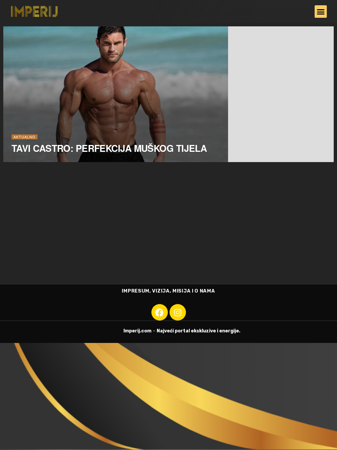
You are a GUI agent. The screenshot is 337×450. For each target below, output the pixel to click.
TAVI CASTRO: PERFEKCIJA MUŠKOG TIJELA (109, 148)
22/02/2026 (24, 161)
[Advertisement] (168, 234)
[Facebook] (159, 312)
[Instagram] (177, 312)
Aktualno (24, 136)
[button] (321, 11)
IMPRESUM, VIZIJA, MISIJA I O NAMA (168, 291)
